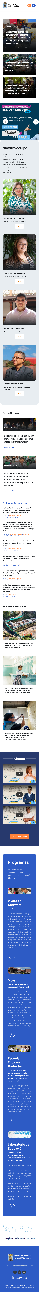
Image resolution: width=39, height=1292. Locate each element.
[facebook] (15, 1272)
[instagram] (19, 1272)
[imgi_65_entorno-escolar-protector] (19, 1046)
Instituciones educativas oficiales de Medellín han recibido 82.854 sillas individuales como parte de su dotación (18, 479)
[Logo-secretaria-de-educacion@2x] (11, 3)
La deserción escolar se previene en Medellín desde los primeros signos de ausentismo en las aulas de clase (19, 573)
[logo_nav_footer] (19, 1254)
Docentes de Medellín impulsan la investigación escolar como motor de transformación (19, 438)
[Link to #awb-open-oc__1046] (29, 5)
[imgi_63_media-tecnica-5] (19, 888)
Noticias (19, 515)
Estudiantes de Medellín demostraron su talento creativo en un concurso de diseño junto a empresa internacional (18, 37)
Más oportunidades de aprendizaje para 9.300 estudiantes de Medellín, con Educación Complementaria (19, 558)
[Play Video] (19, 774)
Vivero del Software (15, 903)
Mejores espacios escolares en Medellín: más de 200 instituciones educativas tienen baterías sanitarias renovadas (19, 690)
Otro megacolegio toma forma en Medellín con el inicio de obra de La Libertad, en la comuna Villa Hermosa (19, 645)
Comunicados (13, 534)
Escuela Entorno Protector (15, 1062)
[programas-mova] (19, 968)
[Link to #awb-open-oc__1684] (34, 5)
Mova (12, 980)
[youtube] (24, 1272)
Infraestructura (13, 595)
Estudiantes (12, 515)
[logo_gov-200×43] (19, 1277)
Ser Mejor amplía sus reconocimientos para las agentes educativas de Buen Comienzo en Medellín (19, 543)
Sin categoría (26, 534)
